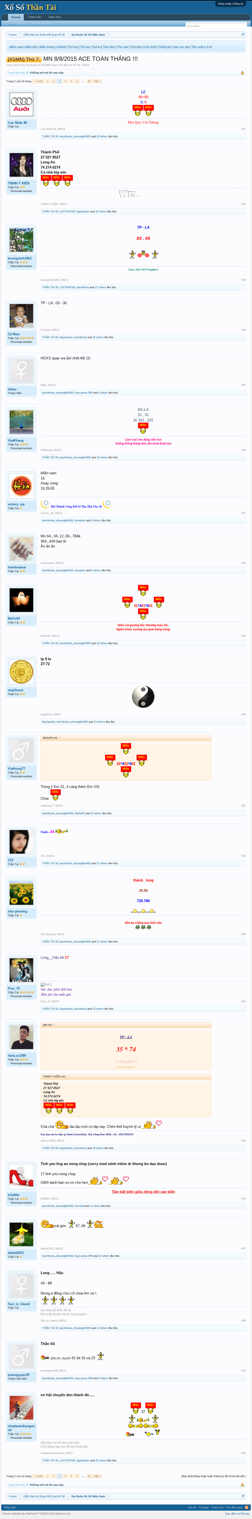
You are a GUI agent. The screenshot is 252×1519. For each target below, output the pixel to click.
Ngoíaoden (83, 211)
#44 (243, 329)
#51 (243, 805)
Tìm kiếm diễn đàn (17, 23)
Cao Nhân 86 (17, 123)
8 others (96, 520)
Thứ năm (109, 47)
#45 (243, 385)
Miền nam (16, 47)
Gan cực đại (181, 47)
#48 (243, 562)
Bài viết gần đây (41, 23)
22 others (98, 1008)
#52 (243, 855)
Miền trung (47, 47)
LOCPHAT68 (67, 211)
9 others (103, 392)
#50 (243, 714)
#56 (243, 1198)
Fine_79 (14, 988)
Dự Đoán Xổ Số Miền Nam (42, 65)
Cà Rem (14, 334)
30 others (101, 211)
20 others (102, 136)
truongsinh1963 (20, 258)
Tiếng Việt (10, 1507)
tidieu (12, 389)
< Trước (38, 81)
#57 (243, 1248)
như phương (17, 911)
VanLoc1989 (17, 1055)
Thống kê (164, 47)
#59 (243, 1370)
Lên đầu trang (234, 1507)
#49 (243, 635)
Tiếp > (97, 81)
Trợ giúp (204, 1507)
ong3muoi (15, 690)
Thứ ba (85, 47)
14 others (95, 1205)
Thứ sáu (122, 47)
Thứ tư (96, 47)
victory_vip (16, 504)
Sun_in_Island (19, 1304)
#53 (243, 934)
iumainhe (80, 520)
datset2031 (16, 1253)
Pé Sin (76, 65)
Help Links (54, 17)
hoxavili (79, 1205)
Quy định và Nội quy (237, 1513)
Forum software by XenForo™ (36, 1513)
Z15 (10, 860)
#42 (243, 204)
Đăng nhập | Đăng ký (230, 3)
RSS (246, 1507)
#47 (243, 513)
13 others (99, 721)
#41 (243, 129)
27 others (100, 287)
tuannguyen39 (18, 1375)
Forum (16, 17)
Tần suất (197, 47)
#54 (243, 1001)
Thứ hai (72, 47)
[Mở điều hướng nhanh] (242, 34)
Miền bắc (31, 47)
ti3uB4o (13, 1195)
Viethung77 (16, 768)
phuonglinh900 (82, 136)
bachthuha (66, 136)
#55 (243, 1140)
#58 (243, 1320)
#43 (243, 279)
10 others (96, 813)
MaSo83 (14, 618)
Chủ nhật (150, 47)
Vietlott (60, 47)
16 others (102, 643)
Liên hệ (192, 1507)
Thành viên (34, 17)
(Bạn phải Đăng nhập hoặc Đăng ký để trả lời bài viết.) (213, 1476)
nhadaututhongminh (21, 1428)
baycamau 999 (84, 392)
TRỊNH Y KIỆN (18, 183)
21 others (102, 941)
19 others (102, 457)
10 (89, 81)
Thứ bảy (136, 47)
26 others (98, 337)
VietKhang (16, 440)
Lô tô (208, 47)
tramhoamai (17, 567)
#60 (243, 1453)
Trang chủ (217, 1507)
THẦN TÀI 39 (50, 136)
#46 (243, 449)
